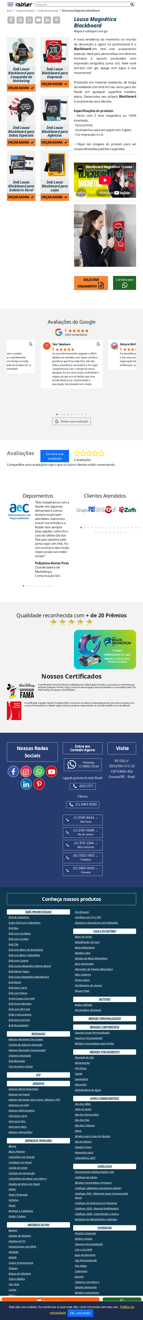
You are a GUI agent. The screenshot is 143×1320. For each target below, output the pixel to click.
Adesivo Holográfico (20, 1132)
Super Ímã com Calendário (25, 922)
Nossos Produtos (25, 10)
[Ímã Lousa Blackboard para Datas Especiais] (21, 110)
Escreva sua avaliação (54, 456)
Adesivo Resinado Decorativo (26, 1039)
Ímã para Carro (18, 987)
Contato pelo (125, 279)
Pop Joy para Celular (21, 1066)
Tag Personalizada (86, 1260)
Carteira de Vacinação (22, 1173)
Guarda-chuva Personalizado (92, 1032)
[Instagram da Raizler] (20, 20)
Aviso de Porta (83, 936)
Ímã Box (13, 928)
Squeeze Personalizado (89, 1038)
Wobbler (14, 1252)
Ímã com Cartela (18, 939)
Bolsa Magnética (85, 947)
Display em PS (17, 1241)
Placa (12, 1295)
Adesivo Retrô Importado (23, 1089)
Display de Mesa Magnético (91, 958)
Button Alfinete (83, 1005)
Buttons (104, 999)
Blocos (12, 1146)
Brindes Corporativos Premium (93, 1182)
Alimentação (82, 1063)
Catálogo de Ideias (86, 1177)
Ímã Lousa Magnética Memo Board (30, 966)
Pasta (12, 1205)
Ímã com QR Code (19, 1009)
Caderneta (81, 1271)
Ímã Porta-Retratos (20, 1003)
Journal (79, 1276)
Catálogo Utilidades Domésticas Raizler (98, 1188)
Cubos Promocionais (21, 1263)
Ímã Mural (15, 982)
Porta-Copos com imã (21, 998)
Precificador (82, 912)
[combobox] (85, 4)
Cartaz (12, 1289)
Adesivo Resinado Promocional (27, 1050)
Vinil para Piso (17, 1121)
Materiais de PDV (38, 1225)
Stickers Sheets (83, 1238)
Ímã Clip (13, 944)
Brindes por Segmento (105, 1052)
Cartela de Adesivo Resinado (25, 1045)
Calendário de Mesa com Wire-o (28, 1178)
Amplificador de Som (87, 942)
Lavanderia (81, 1079)
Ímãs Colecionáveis (20, 1014)
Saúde (78, 1073)
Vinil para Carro (18, 1116)
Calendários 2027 (85, 1158)
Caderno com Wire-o (87, 1282)
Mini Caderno (83, 974)
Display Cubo (82, 953)
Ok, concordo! (80, 1313)
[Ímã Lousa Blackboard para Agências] (54, 110)
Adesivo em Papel (19, 1094)
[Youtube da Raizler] (38, 20)
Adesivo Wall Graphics (22, 1110)
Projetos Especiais (85, 1233)
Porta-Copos (82, 980)
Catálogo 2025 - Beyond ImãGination (97, 1208)
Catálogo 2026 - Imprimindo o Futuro (97, 1214)
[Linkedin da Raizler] (47, 20)
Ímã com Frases (18, 993)
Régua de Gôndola (20, 1273)
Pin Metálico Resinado (88, 1010)
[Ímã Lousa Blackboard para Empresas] (54, 51)
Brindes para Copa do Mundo (92, 1136)
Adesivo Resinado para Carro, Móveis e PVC (34, 1099)
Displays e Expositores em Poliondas (96, 922)
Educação (81, 1084)
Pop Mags (81, 1266)
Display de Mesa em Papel (24, 1184)
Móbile (13, 1257)
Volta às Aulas (83, 1109)
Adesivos (38, 1083)
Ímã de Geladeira (19, 917)
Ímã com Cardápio (20, 933)
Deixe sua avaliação (74, 421)
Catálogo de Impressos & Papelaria (96, 1203)
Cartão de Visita (18, 1168)
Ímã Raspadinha (18, 1025)
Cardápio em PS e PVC (88, 917)
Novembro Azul (84, 1152)
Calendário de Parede (22, 1157)
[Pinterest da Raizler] (56, 20)
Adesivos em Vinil (19, 1105)
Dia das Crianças (85, 1125)
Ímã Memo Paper (19, 971)
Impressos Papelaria (38, 1140)
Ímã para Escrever (19, 1020)
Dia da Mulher (83, 1141)
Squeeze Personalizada (89, 1244)
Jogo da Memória (85, 1255)
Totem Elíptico (17, 1279)
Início (9, 10)
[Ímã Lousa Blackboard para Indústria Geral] (21, 164)
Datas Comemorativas (104, 1098)
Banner (13, 1230)
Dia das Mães (83, 1104)
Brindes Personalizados (104, 1018)
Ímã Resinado (17, 1061)
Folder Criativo (17, 1216)
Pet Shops (81, 1068)
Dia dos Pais (82, 1120)
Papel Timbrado (18, 1194)
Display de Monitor (20, 1235)
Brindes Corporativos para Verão (94, 1043)
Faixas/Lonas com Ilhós (22, 1246)
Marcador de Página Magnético (94, 969)
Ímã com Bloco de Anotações (26, 949)
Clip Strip (14, 1284)
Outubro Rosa (83, 1147)
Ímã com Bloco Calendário (24, 955)
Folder (12, 1189)
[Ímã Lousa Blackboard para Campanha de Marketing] (21, 51)
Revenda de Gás (84, 1057)
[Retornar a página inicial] (23, 4)
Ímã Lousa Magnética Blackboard (81, 10)
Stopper (13, 1268)
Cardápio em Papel (20, 1162)
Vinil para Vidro (18, 1126)
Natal (78, 1131)
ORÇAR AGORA (19, 88)
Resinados (38, 1034)
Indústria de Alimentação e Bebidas (96, 1219)
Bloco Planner (17, 1151)
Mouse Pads (82, 991)
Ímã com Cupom (18, 960)
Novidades (105, 1228)
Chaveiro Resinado (20, 1055)
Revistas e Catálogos (21, 1211)
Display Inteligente (86, 1287)
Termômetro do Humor (88, 985)
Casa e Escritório (104, 931)
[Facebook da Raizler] (11, 20)
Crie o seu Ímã (83, 1249)
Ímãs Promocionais (48, 10)
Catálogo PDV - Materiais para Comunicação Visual (101, 1196)
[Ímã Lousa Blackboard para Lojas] (54, 164)
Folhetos (14, 1200)
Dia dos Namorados (87, 1114)
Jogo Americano (84, 963)
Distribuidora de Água (88, 1090)
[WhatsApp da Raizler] (29, 20)
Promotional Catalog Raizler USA (94, 1172)
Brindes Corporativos (104, 1027)
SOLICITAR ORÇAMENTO (88, 283)
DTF (38, 1075)
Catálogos (105, 1166)
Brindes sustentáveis (87, 1292)
